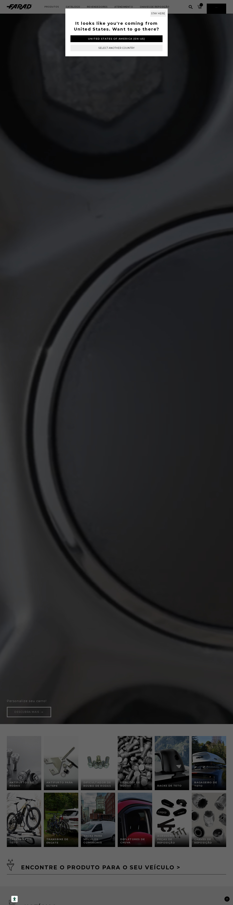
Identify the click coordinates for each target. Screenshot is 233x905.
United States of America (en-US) (116, 38)
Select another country (116, 48)
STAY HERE (158, 13)
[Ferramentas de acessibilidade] (14, 899)
